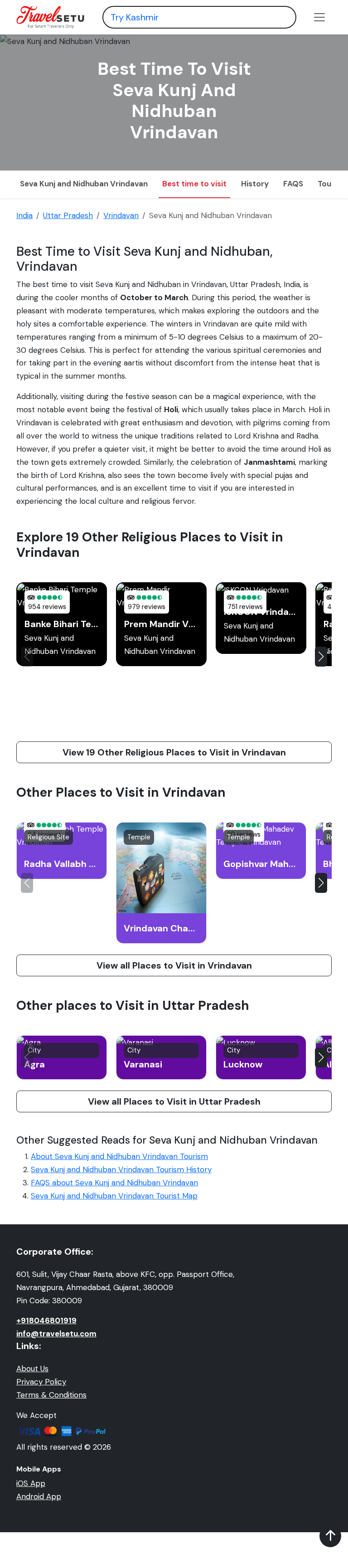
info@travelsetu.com (56, 1334)
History (255, 184)
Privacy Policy (41, 1382)
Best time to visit (194, 184)
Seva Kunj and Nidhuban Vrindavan (84, 184)
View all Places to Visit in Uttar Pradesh (174, 1101)
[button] (321, 657)
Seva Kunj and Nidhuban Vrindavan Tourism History (121, 1169)
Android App (38, 1496)
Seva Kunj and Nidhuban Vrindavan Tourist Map (114, 1196)
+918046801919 (46, 1320)
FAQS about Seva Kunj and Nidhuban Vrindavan (114, 1183)
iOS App (30, 1483)
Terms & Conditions (51, 1395)
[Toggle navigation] (319, 17)
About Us (32, 1369)
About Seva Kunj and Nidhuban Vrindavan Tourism (119, 1156)
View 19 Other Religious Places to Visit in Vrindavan (174, 752)
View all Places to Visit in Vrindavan (174, 965)
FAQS (293, 184)
